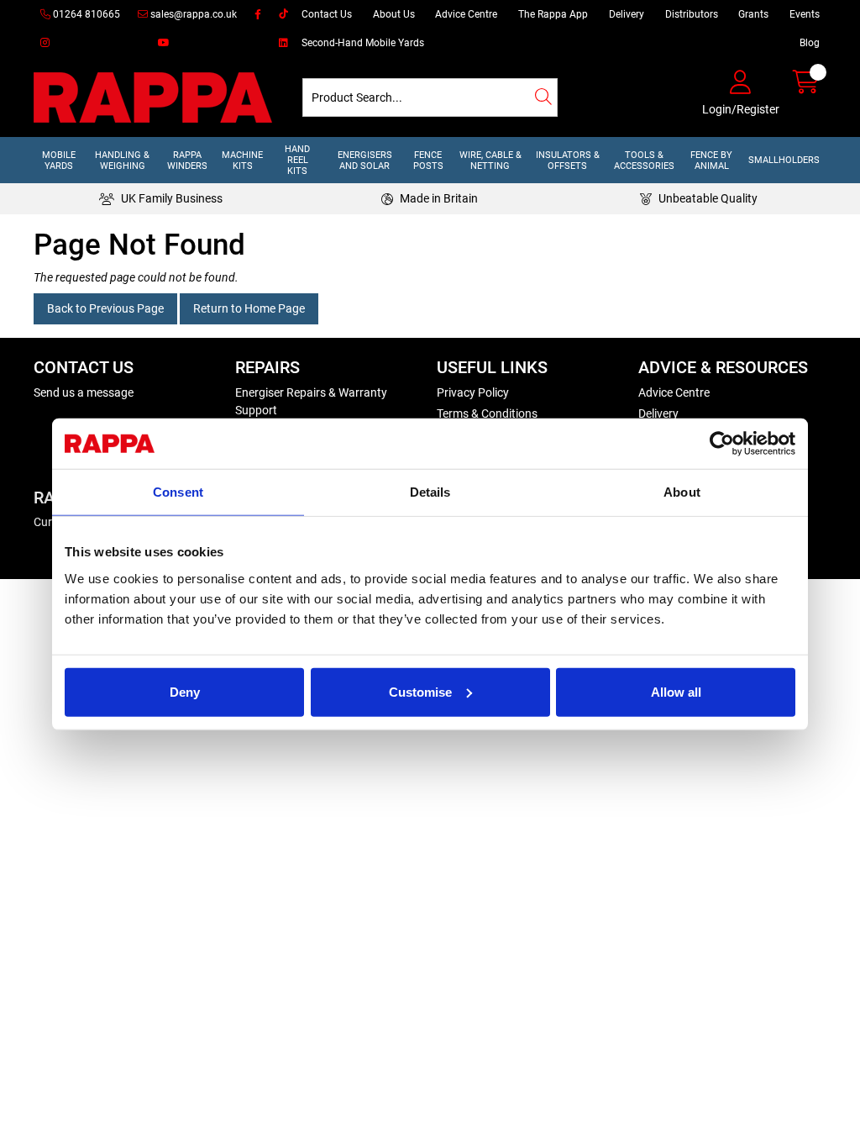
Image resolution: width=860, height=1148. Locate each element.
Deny (185, 691)
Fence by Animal (711, 160)
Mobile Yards (59, 160)
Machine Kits (242, 160)
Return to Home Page (249, 308)
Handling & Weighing (122, 160)
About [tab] (681, 492)
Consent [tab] (178, 492)
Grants (753, 14)
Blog (810, 43)
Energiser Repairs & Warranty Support (311, 401)
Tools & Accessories (644, 160)
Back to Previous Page (105, 308)
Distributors (691, 14)
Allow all (676, 691)
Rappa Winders (187, 160)
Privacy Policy (473, 392)
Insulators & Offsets (568, 160)
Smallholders (784, 160)
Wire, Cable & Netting (490, 160)
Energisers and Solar (365, 160)
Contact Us (327, 14)
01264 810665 (85, 14)
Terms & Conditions (487, 413)
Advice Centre (466, 14)
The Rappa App (553, 14)
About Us (394, 14)
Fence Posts (428, 160)
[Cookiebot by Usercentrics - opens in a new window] (721, 443)
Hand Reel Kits (297, 160)
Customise (420, 691)
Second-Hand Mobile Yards (363, 43)
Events (804, 14)
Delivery (626, 14)
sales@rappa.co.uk (192, 14)
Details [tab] (430, 492)
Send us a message (84, 392)
